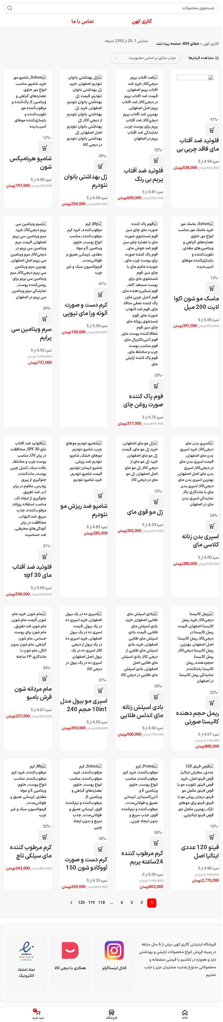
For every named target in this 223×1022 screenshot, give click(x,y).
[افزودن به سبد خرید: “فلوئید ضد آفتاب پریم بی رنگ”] (156, 160)
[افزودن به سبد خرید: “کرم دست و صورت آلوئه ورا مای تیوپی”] (100, 294)
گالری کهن (211, 44)
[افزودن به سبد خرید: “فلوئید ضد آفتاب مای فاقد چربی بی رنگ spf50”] (212, 130)
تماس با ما (83, 21)
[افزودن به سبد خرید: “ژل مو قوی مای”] (156, 501)
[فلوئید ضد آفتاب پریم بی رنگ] (139, 108)
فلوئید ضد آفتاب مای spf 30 (32, 571)
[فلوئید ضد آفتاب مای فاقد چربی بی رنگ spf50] (195, 93)
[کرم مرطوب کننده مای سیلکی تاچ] (28, 791)
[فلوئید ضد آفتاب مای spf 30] (28, 489)
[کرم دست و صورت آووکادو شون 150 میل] (83, 797)
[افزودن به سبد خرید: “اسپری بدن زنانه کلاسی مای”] (212, 526)
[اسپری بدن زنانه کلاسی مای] (195, 474)
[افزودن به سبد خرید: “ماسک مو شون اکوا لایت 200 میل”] (212, 288)
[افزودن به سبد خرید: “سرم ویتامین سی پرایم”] (45, 319)
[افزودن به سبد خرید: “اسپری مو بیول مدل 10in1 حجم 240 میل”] (100, 690)
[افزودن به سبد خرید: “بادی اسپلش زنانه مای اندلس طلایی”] (156, 697)
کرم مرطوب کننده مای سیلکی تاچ (31, 852)
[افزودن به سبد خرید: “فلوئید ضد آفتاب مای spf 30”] (45, 556)
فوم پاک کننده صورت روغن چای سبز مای (143, 405)
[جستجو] (10, 8)
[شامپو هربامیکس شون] (28, 102)
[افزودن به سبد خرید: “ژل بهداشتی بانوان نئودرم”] (100, 166)
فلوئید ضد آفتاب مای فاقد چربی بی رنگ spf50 (197, 149)
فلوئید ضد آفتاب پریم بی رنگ (143, 175)
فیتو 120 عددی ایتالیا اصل (200, 852)
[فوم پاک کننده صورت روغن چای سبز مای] (139, 294)
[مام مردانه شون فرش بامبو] (28, 635)
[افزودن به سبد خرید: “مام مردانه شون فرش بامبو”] (45, 678)
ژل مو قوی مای (145, 512)
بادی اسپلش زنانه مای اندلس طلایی (141, 711)
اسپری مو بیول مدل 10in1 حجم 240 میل (83, 710)
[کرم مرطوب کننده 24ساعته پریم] (139, 794)
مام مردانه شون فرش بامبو (33, 693)
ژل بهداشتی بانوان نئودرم (85, 181)
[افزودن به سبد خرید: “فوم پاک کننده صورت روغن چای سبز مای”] (156, 386)
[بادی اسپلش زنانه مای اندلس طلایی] (139, 645)
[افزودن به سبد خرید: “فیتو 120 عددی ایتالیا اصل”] (212, 837)
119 (91, 903)
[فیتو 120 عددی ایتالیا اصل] (195, 791)
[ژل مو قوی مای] (139, 462)
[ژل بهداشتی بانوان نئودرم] (83, 111)
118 (101, 903)
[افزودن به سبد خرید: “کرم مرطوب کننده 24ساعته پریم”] (156, 843)
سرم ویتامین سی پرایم (31, 333)
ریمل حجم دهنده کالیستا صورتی (197, 717)
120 (81, 903)
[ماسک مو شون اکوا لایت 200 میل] (195, 245)
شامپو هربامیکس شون (31, 163)
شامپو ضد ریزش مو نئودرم (83, 510)
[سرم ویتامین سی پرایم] (28, 261)
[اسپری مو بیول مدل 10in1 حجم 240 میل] (83, 642)
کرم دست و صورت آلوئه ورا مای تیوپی (85, 309)
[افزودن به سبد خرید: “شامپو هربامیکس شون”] (45, 148)
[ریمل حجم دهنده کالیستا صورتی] (195, 648)
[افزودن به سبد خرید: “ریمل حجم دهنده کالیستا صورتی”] (212, 703)
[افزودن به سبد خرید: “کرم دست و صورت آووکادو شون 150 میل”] (100, 849)
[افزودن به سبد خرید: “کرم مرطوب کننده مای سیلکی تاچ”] (45, 837)
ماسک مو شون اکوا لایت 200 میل (196, 303)
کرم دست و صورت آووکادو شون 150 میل (86, 868)
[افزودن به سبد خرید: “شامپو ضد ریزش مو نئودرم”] (100, 495)
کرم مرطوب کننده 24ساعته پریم (142, 858)
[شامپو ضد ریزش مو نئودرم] (83, 462)
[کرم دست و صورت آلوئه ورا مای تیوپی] (83, 249)
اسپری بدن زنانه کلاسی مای (200, 541)
